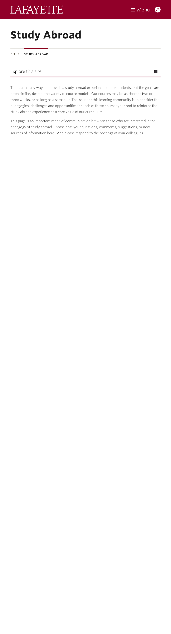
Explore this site (25, 71)
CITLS (14, 54)
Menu (143, 9)
